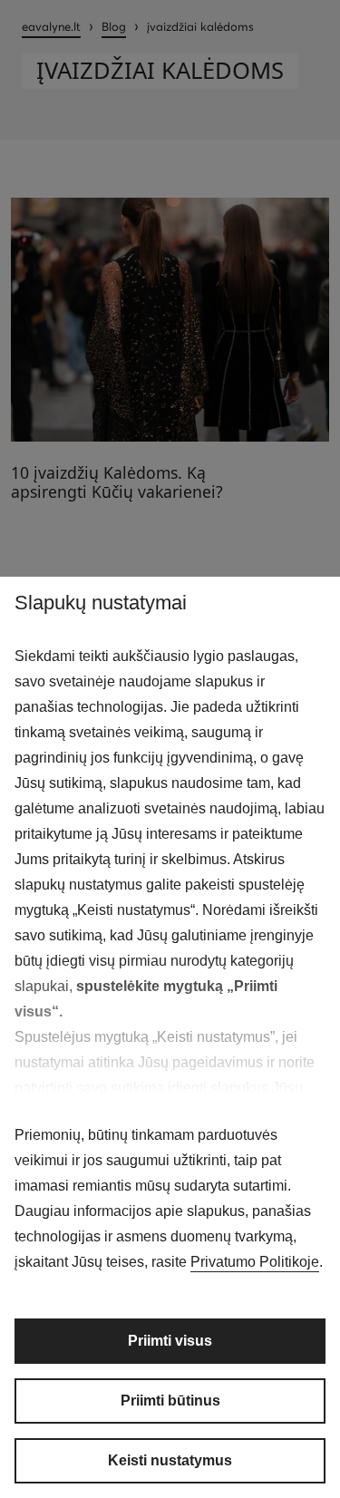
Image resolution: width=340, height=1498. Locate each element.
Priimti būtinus (170, 1400)
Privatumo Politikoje (254, 1261)
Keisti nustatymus (170, 1460)
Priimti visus (170, 1340)
